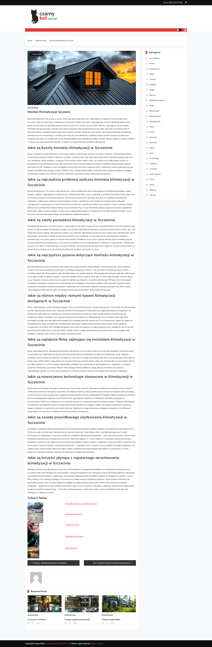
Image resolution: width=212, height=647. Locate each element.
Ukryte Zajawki (155, 174)
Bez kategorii (154, 58)
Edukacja (152, 85)
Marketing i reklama (157, 100)
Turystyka (153, 169)
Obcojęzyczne (154, 121)
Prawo (151, 132)
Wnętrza (152, 190)
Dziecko (152, 79)
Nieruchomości (155, 116)
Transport (153, 164)
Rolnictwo (153, 143)
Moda (151, 106)
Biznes (152, 64)
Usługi (151, 185)
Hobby (151, 90)
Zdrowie (152, 195)
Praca (151, 127)
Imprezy (152, 95)
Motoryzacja (154, 111)
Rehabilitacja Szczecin (74, 536)
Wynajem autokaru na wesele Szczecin (81, 504)
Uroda (151, 179)
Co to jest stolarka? (37, 619)
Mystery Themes (96, 644)
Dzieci (151, 74)
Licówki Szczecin (72, 525)
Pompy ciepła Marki (111, 619)
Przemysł (153, 137)
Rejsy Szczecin (71, 548)
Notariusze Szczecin (73, 514)
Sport (151, 153)
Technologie (154, 158)
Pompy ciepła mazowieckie (77, 619)
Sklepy (152, 148)
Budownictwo (32, 108)
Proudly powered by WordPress (58, 644)
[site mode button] (179, 30)
